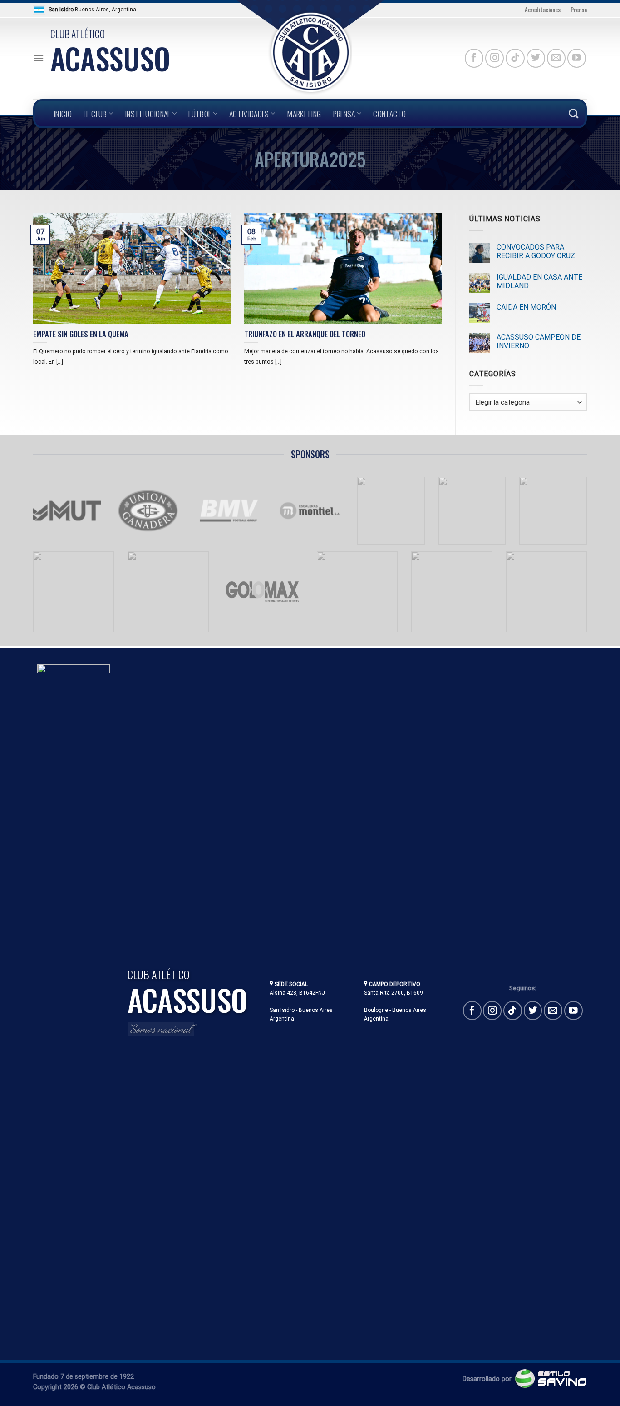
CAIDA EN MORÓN (526, 307)
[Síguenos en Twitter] (536, 58)
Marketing (304, 114)
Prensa (579, 9)
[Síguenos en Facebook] (474, 58)
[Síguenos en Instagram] (494, 58)
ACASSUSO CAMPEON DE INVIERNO (539, 341)
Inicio (63, 114)
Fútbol (199, 114)
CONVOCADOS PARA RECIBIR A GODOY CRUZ (536, 251)
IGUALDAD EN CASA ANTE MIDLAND (539, 281)
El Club (95, 114)
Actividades (249, 114)
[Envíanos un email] (556, 58)
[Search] (573, 113)
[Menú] (38, 58)
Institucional (148, 114)
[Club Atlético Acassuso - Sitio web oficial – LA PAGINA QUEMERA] (310, 52)
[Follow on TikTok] (515, 58)
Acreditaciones (543, 9)
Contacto (389, 114)
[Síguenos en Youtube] (576, 58)
